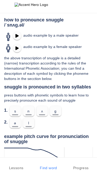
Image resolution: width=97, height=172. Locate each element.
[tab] (16, 165)
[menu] (7, 6)
